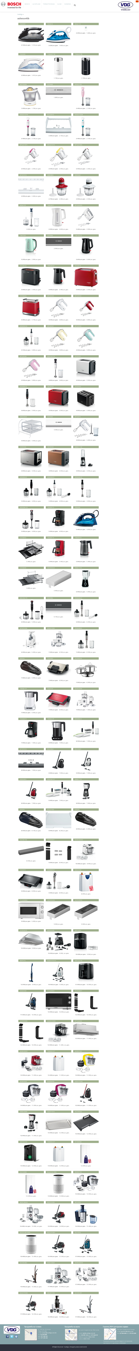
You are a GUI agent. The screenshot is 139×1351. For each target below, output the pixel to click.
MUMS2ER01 (24, 1051)
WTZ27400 (50, 809)
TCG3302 (50, 658)
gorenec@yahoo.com (127, 1331)
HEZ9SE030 (78, 658)
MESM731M (51, 1293)
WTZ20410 (50, 114)
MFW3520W (23, 628)
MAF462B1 (78, 930)
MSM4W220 (23, 326)
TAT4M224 (23, 296)
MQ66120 (23, 205)
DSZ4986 (50, 598)
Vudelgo (20, 14)
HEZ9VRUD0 (51, 900)
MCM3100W (51, 628)
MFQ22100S (78, 145)
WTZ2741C (23, 749)
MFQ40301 (50, 326)
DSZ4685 (50, 84)
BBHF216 (23, 960)
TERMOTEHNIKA (49, 4)
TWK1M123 (78, 235)
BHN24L (77, 809)
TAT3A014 (78, 266)
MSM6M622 (78, 598)
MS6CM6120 (24, 507)
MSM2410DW (79, 114)
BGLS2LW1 (78, 749)
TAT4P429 (50, 447)
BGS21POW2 (24, 1293)
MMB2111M (78, 447)
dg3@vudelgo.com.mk (89, 1333)
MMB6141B (78, 568)
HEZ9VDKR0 (23, 1021)
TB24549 (22, 54)
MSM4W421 (51, 477)
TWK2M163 (50, 266)
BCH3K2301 (78, 1293)
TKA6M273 (23, 719)
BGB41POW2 (79, 1081)
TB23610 (50, 24)
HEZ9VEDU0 (51, 568)
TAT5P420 (23, 447)
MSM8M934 (51, 870)
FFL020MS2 (50, 991)
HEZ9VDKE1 (51, 840)
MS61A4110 (51, 356)
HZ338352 (23, 537)
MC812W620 (24, 1202)
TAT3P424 (50, 386)
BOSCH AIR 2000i (25, 1232)
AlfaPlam (36, 4)
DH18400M (78, 1142)
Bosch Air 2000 (51, 1172)
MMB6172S (78, 779)
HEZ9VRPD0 (78, 900)
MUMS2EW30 (79, 1263)
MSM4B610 (23, 386)
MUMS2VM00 (51, 1021)
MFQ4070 (78, 417)
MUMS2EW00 (79, 840)
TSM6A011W (51, 54)
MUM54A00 (23, 1081)
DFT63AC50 (78, 1021)
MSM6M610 (78, 477)
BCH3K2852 (23, 1263)
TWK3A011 (50, 205)
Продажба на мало (72, 1327)
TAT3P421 (78, 356)
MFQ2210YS (51, 145)
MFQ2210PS (23, 145)
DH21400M (23, 1172)
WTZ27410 (23, 175)
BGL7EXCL (78, 1232)
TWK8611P (23, 689)
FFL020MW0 (23, 900)
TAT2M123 (23, 266)
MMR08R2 (50, 175)
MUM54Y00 (78, 1051)
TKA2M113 (50, 507)
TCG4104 (50, 689)
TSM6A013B (78, 54)
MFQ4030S (50, 296)
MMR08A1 (78, 175)
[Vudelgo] (11, 5)
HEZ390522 (78, 1112)
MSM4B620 (23, 477)
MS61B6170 (23, 598)
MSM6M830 (78, 628)
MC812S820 (51, 1263)
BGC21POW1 (51, 1232)
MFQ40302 (78, 326)
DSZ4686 (50, 235)
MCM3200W (78, 689)
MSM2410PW (24, 114)
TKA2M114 (50, 537)
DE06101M (78, 870)
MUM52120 (78, 1172)
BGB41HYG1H (51, 960)
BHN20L (22, 809)
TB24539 (22, 24)
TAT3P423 (78, 386)
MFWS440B (50, 930)
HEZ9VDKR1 (78, 991)
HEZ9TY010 (51, 1112)
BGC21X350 (51, 1202)
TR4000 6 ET (51, 1142)
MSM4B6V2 (78, 719)
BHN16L (22, 658)
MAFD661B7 (23, 1142)
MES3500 (77, 1202)
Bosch (27, 4)
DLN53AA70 (23, 930)
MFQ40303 (78, 296)
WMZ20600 (23, 417)
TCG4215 (23, 870)
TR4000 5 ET (51, 1051)
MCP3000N (23, 84)
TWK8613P (50, 719)
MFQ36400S (78, 205)
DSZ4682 (50, 417)
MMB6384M (23, 1112)
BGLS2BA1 (50, 749)
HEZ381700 (23, 840)
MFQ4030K (23, 356)
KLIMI (59, 4)
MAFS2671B (78, 960)
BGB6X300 (23, 991)
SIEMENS (67, 4)
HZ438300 (23, 568)
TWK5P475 (78, 537)
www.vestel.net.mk (81, 1347)
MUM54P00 (50, 1081)
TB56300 (77, 507)
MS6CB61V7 (51, 779)
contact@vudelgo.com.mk (49, 1333)
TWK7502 (23, 235)
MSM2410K (78, 84)
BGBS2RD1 (23, 779)
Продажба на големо (32, 1327)
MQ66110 (78, 24)
